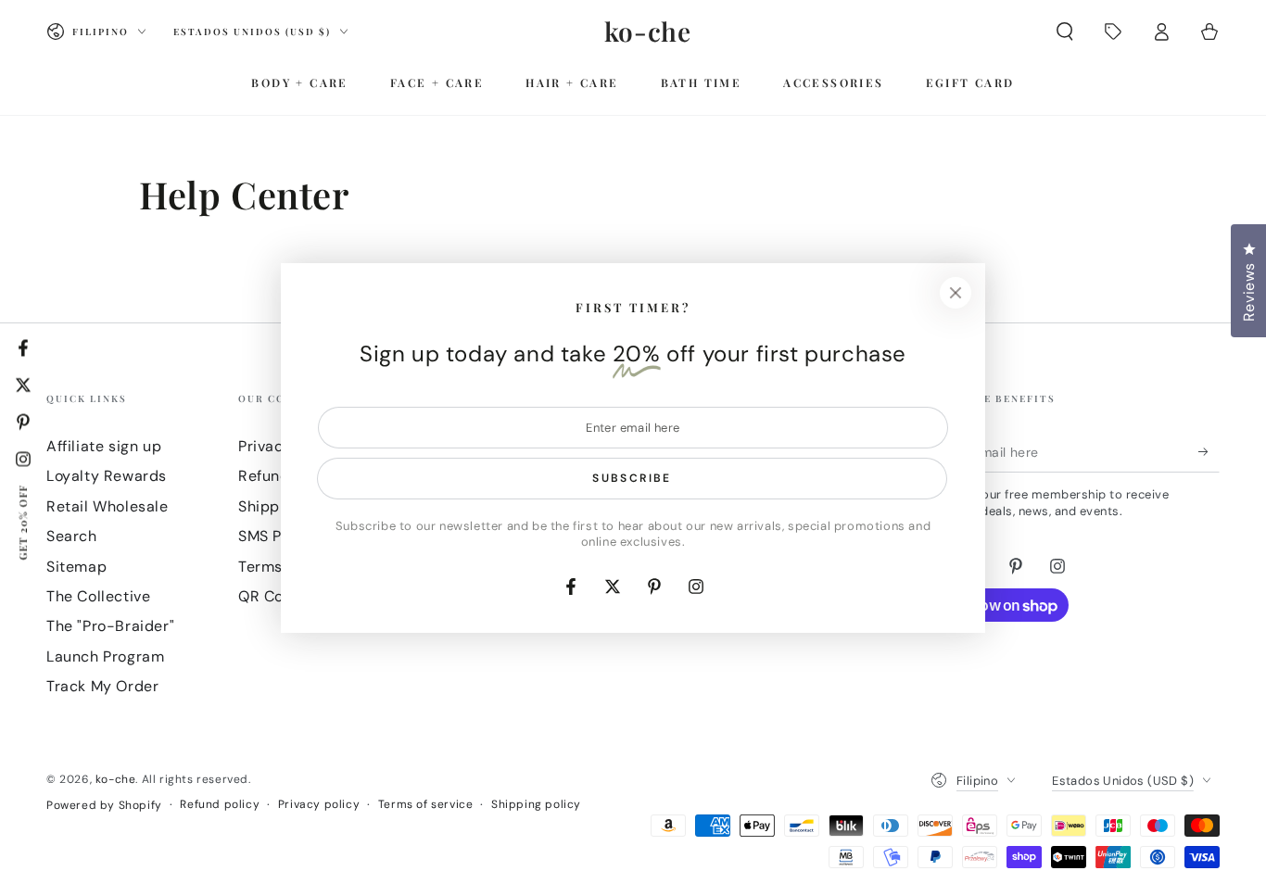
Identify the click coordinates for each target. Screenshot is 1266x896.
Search (71, 536)
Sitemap (76, 566)
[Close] (955, 292)
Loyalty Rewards (106, 476)
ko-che (115, 779)
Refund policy (220, 804)
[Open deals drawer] (1113, 31)
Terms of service (426, 804)
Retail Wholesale (107, 506)
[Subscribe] (1209, 451)
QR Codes (274, 596)
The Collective (98, 596)
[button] (1065, 31)
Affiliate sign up (103, 446)
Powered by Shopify (104, 805)
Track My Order (102, 686)
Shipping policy (536, 804)
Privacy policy (319, 804)
